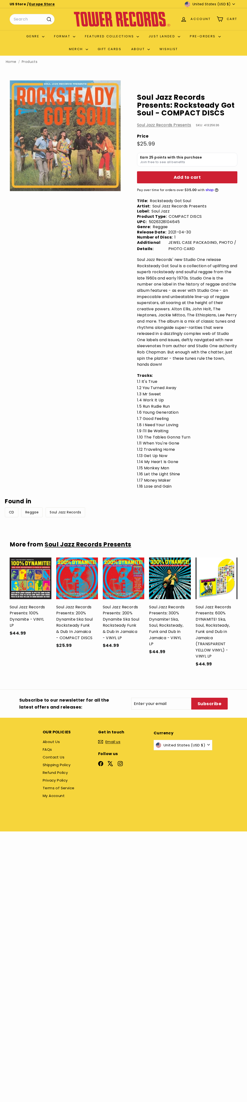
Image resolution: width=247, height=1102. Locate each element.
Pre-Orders (203, 36)
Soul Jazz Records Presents (164, 125)
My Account (54, 795)
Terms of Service (58, 787)
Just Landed (163, 36)
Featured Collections (110, 36)
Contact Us (53, 757)
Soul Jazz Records (65, 512)
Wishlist (168, 49)
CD (11, 512)
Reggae (32, 512)
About (138, 49)
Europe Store (42, 4)
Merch (76, 49)
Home (11, 62)
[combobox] (32, 19)
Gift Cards (110, 49)
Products (29, 62)
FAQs (47, 749)
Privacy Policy (55, 780)
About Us (51, 741)
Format (63, 36)
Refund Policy (55, 772)
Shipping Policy (56, 764)
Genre (33, 36)
